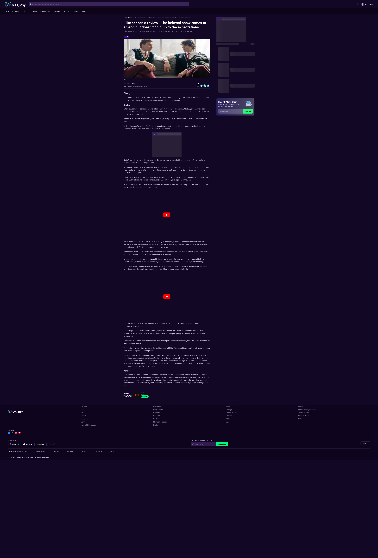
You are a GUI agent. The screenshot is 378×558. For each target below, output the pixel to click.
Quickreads (157, 418)
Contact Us (302, 406)
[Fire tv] (52, 444)
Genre (83, 422)
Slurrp (112, 451)
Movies (83, 412)
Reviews (156, 412)
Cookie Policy (231, 412)
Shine (84, 451)
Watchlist (157, 406)
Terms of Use (303, 412)
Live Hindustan (40, 451)
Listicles (156, 415)
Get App (229, 415)
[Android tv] (40, 444)
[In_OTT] (16, 433)
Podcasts (229, 406)
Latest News (158, 409)
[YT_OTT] (19, 433)
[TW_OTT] (12, 433)
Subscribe (248, 111)
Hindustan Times (22, 451)
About (228, 418)
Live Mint (56, 451)
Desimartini (70, 451)
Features (156, 425)
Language (84, 418)
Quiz (227, 422)
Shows (83, 415)
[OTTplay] (15, 4)
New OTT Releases (88, 425)
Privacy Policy (303, 415)
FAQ (300, 418)
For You (84, 406)
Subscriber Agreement (307, 409)
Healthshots (98, 451)
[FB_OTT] (9, 433)
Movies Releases (160, 422)
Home (83, 409)
